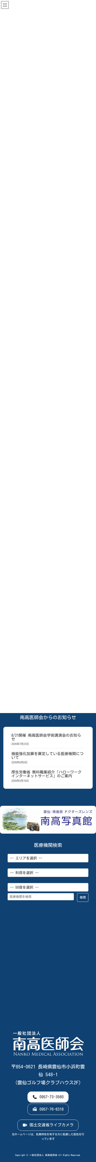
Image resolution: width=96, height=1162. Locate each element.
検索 (83, 897)
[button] (48, 1097)
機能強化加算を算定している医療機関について (47, 755)
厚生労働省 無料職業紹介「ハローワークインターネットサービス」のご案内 (46, 774)
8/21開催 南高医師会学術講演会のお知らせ (46, 737)
